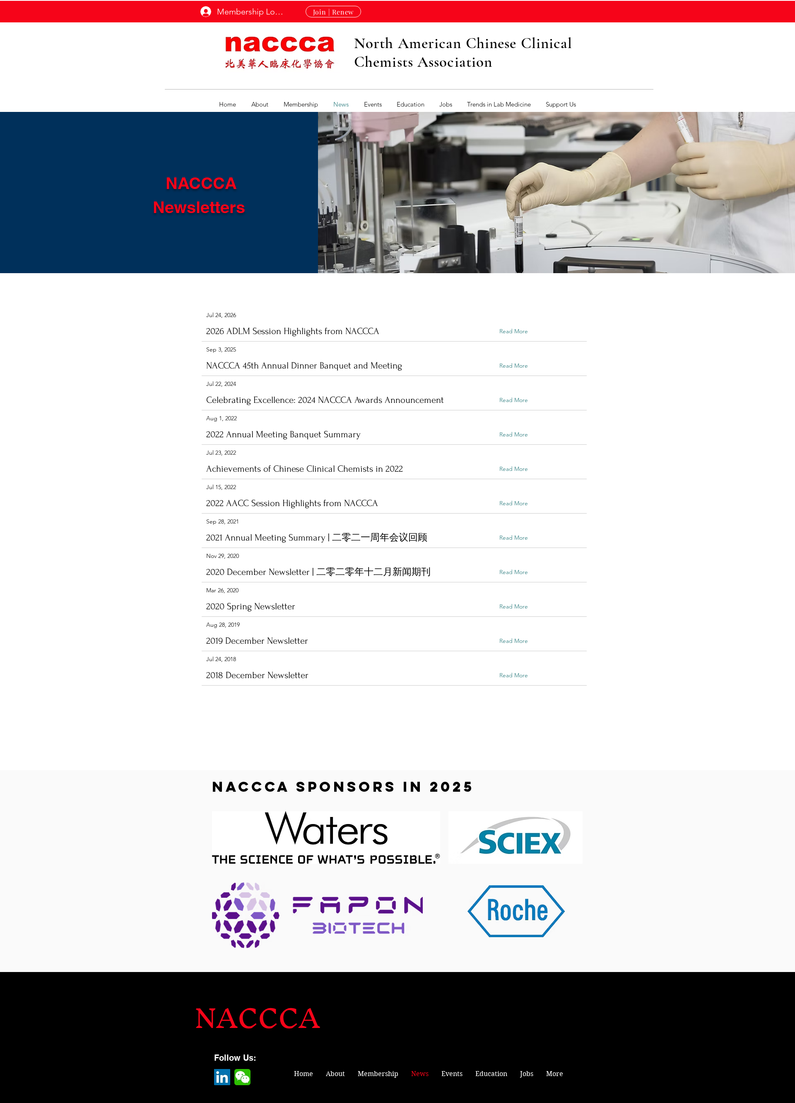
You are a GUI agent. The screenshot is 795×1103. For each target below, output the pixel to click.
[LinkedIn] (222, 1077)
